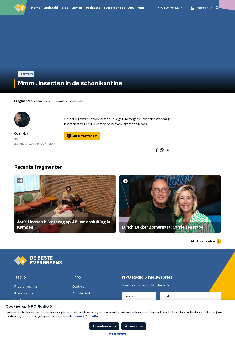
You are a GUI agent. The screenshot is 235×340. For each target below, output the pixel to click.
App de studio (82, 293)
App (141, 7)
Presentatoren (24, 293)
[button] (217, 8)
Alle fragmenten (203, 241)
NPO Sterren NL (168, 7)
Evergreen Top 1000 (119, 7)
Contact (78, 286)
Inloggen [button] (201, 7)
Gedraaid (51, 7)
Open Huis (21, 133)
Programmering (25, 286)
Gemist (77, 7)
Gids (64, 7)
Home (35, 7)
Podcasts (93, 7)
